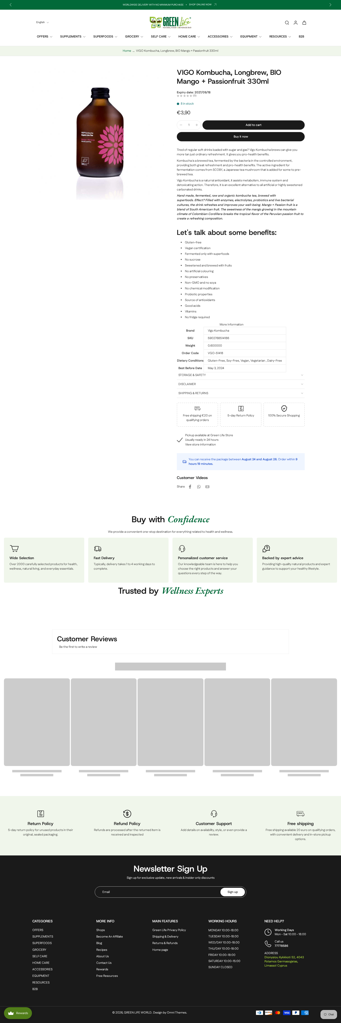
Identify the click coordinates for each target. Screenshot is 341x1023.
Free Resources (107, 976)
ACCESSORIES (218, 37)
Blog (99, 943)
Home (127, 51)
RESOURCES (278, 37)
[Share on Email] (207, 486)
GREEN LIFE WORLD (138, 1013)
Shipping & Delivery (165, 937)
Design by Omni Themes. (170, 1013)
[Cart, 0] (304, 22)
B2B (301, 37)
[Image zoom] (98, 134)
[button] (253, 125)
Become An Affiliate (109, 937)
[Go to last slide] (10, 4)
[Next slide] (330, 4)
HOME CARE (187, 37)
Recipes (101, 950)
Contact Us (103, 963)
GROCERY (132, 37)
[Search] (287, 22)
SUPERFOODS (103, 37)
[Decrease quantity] (181, 125)
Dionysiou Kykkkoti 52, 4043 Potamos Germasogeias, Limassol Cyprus (284, 961)
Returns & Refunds (165, 943)
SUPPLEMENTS (71, 37)
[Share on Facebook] (190, 486)
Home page (160, 950)
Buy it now (241, 137)
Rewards (102, 969)
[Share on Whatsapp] (198, 486)
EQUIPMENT (249, 37)
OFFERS (42, 37)
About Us (102, 956)
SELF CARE (159, 37)
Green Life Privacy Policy (169, 930)
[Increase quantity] (197, 125)
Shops (100, 930)
